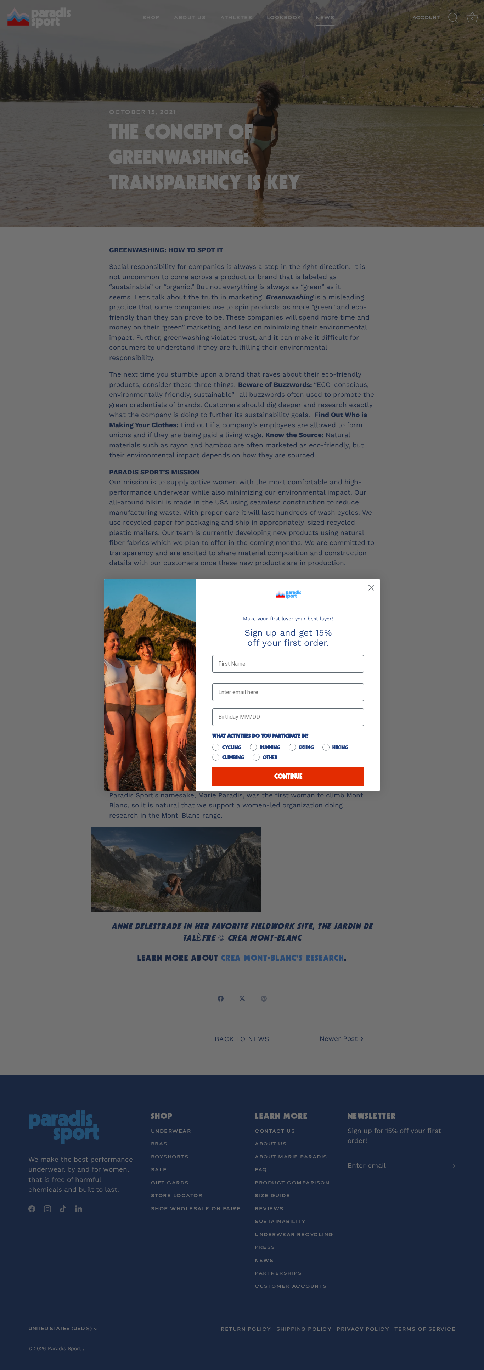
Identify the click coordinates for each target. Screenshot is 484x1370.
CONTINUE (288, 776)
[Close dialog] (371, 587)
